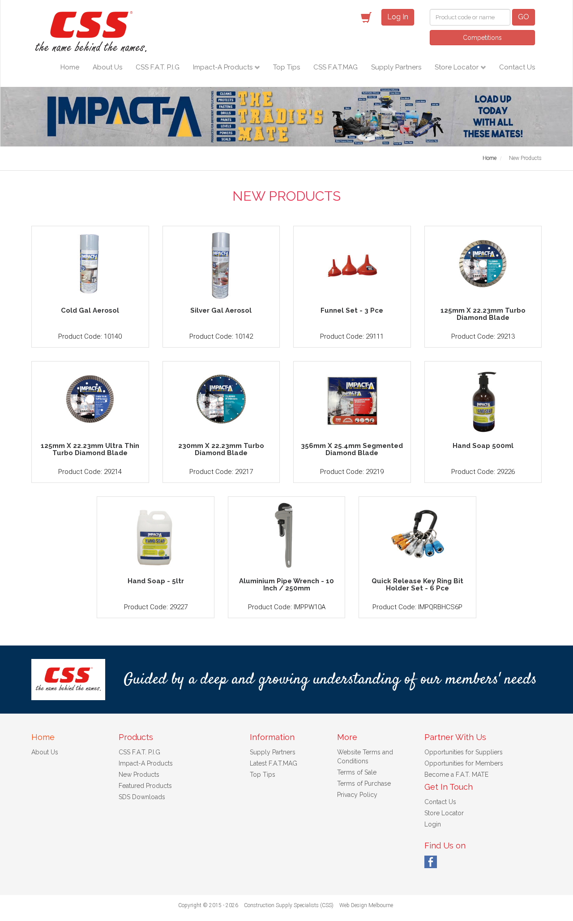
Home (69, 67)
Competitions (482, 37)
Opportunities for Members (463, 763)
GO (523, 17)
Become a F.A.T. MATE (456, 774)
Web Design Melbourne (366, 905)
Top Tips (286, 67)
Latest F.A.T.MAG (273, 763)
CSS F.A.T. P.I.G (158, 67)
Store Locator (457, 67)
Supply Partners (396, 67)
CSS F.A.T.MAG (335, 67)
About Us (107, 67)
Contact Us (517, 67)
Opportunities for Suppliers (463, 752)
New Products (139, 774)
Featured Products (145, 785)
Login (432, 824)
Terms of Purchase (364, 783)
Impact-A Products (223, 67)
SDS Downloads (142, 796)
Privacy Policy (357, 794)
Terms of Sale (356, 772)
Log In (397, 17)
